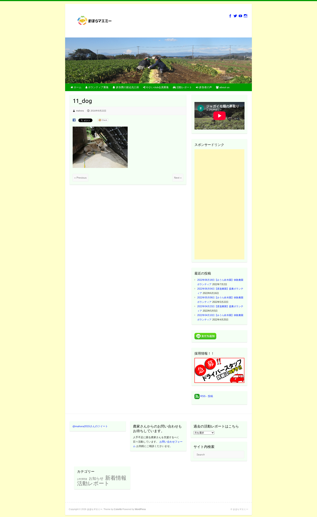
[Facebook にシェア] (74, 120)
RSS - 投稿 (206, 396)
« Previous (80, 177)
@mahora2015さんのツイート (90, 426)
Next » (178, 177)
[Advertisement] (219, 204)
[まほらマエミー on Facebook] (230, 16)
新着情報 (115, 478)
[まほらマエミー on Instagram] (245, 16)
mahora (80, 110)
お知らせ (96, 478)
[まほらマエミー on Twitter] (235, 16)
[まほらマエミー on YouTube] (240, 16)
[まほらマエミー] (96, 21)
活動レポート (93, 483)
